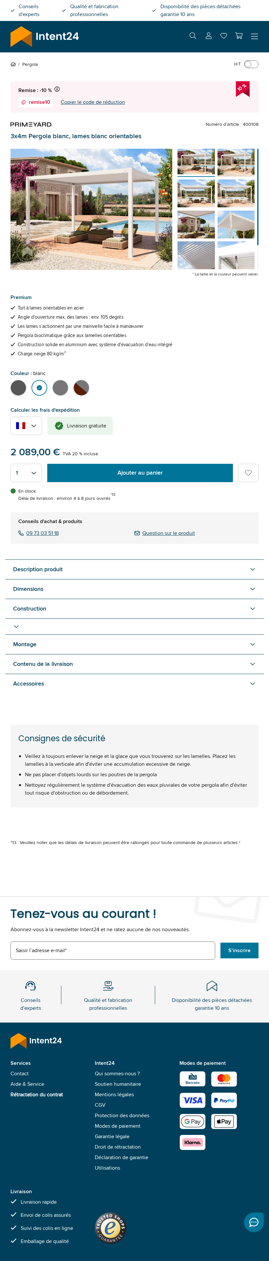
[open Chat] (254, 1222)
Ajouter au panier (140, 472)
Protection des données (122, 1115)
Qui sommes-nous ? (117, 1073)
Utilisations (107, 1168)
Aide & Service (27, 1084)
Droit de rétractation (118, 1147)
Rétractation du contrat (36, 1094)
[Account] (209, 36)
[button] (239, 35)
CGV (100, 1105)
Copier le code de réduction (93, 102)
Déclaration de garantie (121, 1157)
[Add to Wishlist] (248, 473)
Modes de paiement (117, 1126)
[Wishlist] (223, 37)
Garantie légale (112, 1136)
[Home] (14, 64)
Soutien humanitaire (118, 1084)
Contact (19, 1073)
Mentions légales (114, 1094)
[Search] (193, 36)
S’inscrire (239, 950)
